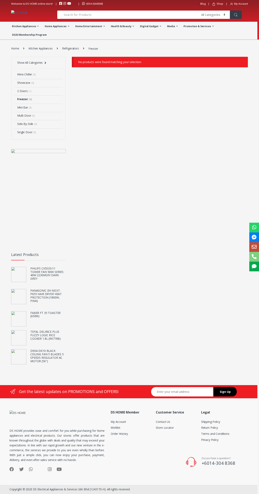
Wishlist (115, 428)
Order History (119, 434)
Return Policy (209, 428)
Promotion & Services (197, 26)
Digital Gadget (149, 26)
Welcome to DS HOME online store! (32, 3)
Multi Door (26, 115)
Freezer (24, 99)
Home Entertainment (88, 26)
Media (171, 26)
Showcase (25, 83)
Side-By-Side (27, 124)
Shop (220, 3)
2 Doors (24, 91)
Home (15, 48)
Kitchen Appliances (24, 26)
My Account (241, 3)
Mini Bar (24, 107)
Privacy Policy (210, 440)
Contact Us (163, 422)
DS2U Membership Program (29, 35)
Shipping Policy (210, 422)
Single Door (26, 132)
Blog (202, 3)
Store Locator (165, 428)
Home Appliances (56, 26)
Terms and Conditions (215, 434)
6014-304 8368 (94, 3)
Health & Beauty (121, 26)
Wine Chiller (26, 74)
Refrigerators (70, 48)
